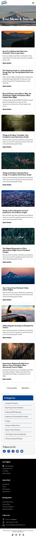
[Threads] (13, 451)
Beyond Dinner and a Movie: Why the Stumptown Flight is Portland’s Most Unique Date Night (17, 95)
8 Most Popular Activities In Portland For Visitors (18, 327)
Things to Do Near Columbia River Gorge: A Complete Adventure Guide (17, 174)
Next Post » (26, 388)
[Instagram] (8, 451)
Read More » (7, 63)
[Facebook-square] (17, 451)
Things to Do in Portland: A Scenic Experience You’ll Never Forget (15, 211)
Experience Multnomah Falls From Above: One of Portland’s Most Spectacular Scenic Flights (16, 365)
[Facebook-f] (19, 534)
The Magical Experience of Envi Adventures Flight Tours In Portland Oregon (16, 250)
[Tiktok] (4, 451)
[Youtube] (21, 451)
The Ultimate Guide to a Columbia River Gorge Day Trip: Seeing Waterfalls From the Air (18, 72)
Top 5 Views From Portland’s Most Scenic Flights (16, 289)
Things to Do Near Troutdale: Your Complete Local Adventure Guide (16, 136)
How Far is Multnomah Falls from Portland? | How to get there (15, 52)
